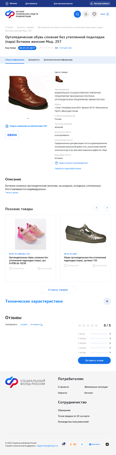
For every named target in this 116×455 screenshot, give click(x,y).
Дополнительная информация (58, 60)
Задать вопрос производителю (73, 163)
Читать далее (12, 192)
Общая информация (14, 60)
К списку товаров (58, 289)
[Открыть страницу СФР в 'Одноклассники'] (72, 444)
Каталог (88, 393)
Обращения (64, 410)
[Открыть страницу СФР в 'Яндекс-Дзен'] (107, 444)
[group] (28, 93)
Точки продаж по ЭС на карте (74, 416)
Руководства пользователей (73, 421)
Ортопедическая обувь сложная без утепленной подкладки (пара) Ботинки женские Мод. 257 (54, 39)
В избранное (18, 268)
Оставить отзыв (94, 360)
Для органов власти (63, 3)
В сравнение (46, 268)
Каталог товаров (25, 27)
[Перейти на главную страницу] (21, 14)
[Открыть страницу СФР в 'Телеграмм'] (81, 444)
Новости (62, 393)
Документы (34, 60)
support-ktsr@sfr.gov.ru (47, 446)
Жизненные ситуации (96, 387)
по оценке (35, 324)
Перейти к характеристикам (68, 168)
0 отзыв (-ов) (66, 48)
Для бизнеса (31, 3)
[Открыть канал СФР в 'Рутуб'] (63, 444)
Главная (9, 27)
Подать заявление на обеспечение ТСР (28, 126)
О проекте (63, 387)
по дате (24, 324)
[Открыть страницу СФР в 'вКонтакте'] (94, 444)
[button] (27, 118)
